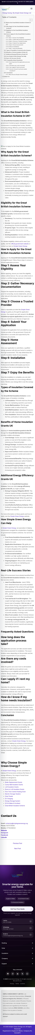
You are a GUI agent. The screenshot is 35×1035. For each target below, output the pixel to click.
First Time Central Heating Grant (15, 792)
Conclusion (9, 72)
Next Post (17, 848)
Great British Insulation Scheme (15, 806)
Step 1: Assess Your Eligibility (16, 37)
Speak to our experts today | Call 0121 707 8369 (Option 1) (17, 2)
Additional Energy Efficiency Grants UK (17, 54)
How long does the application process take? (19, 62)
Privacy (12, 983)
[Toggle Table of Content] (30, 20)
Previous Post (17, 843)
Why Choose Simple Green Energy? (18, 74)
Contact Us (6, 76)
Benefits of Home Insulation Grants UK (16, 52)
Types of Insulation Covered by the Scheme (18, 50)
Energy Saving (7, 13)
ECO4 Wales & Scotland (12, 803)
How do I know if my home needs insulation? (18, 69)
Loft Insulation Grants (12, 787)
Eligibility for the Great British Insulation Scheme (17, 31)
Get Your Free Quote (17, 909)
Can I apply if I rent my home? (17, 67)
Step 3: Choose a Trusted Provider (18, 41)
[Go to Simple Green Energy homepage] (5, 9)
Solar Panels (9, 796)
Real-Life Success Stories (13, 58)
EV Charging (9, 798)
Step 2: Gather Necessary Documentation (20, 39)
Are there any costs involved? (17, 65)
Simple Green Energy (20, 246)
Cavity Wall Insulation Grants (14, 784)
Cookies (22, 983)
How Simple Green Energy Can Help (16, 56)
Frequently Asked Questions (14, 60)
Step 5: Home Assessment (16, 45)
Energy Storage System (12, 801)
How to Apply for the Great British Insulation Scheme (18, 35)
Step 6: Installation (14, 46)
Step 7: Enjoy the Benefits (15, 48)
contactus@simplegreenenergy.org (16, 823)
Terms (17, 983)
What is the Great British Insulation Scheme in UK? (18, 23)
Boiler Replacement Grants (13, 782)
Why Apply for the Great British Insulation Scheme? (17, 27)
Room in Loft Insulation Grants (14, 789)
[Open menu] (31, 8)
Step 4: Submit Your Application (17, 43)
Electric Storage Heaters (13, 794)
